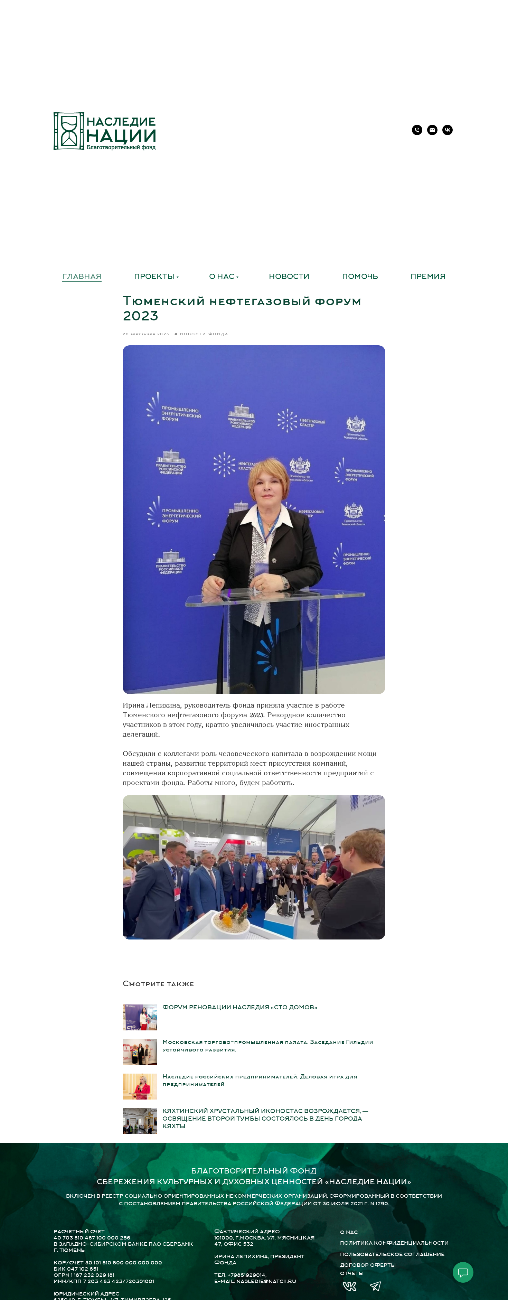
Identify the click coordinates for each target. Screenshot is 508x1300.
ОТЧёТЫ (352, 1274)
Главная (82, 277)
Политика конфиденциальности (394, 1243)
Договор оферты (368, 1266)
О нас (221, 277)
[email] (432, 130)
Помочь (360, 277)
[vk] (447, 130)
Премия (428, 277)
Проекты (154, 277)
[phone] (417, 130)
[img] (349, 1286)
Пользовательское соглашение (392, 1255)
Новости (289, 277)
